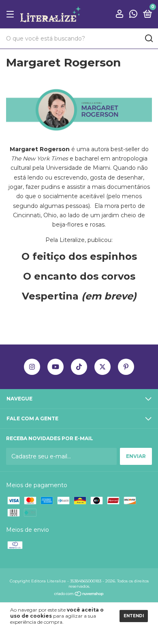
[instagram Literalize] (32, 367)
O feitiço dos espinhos (79, 256)
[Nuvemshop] (79, 594)
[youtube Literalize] (55, 367)
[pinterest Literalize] (126, 367)
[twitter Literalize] (102, 367)
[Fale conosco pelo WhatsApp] (133, 15)
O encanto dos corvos (79, 276)
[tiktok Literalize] (79, 367)
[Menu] (11, 14)
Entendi (134, 615)
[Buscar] (148, 38)
